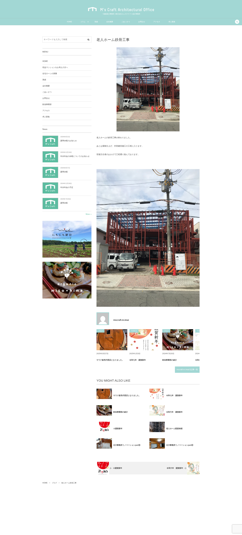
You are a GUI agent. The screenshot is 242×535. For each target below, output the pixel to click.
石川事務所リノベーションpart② (179, 445)
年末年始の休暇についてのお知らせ (74, 156)
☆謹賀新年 (117, 428)
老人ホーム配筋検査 (174, 428)
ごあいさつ (47, 92)
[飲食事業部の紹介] (177, 339)
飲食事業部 (47, 104)
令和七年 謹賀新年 (137, 360)
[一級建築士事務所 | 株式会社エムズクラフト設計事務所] (121, 9)
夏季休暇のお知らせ (68, 141)
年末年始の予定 (66, 187)
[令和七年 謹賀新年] (144, 339)
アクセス (46, 111)
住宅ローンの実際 (49, 74)
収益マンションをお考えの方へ (55, 67)
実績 (44, 80)
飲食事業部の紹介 (169, 360)
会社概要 (46, 86)
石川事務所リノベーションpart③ (126, 445)
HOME (45, 61)
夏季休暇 (64, 172)
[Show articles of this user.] (102, 318)
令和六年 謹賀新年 (174, 412)
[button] (237, 22)
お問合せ (46, 98)
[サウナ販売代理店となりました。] (111, 339)
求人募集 (46, 117)
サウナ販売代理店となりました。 (110, 360)
